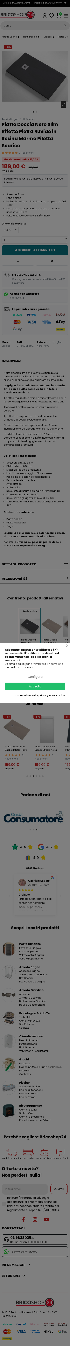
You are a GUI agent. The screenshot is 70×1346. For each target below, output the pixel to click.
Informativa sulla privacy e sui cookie (40, 695)
